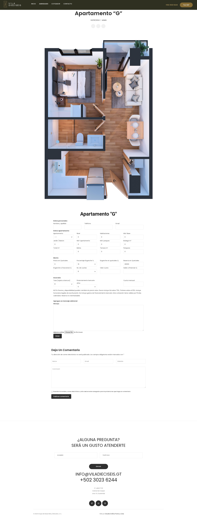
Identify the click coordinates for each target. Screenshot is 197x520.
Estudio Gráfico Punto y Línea (114, 514)
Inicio (33, 4)
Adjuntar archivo (58, 332)
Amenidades (43, 4)
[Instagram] (105, 503)
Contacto (67, 4)
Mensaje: (56, 303)
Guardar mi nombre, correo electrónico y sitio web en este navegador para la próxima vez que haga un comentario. (92, 391)
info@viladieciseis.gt (99, 474)
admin (104, 20)
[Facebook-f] (92, 503)
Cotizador (55, 4)
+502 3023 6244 (172, 5)
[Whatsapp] (98, 503)
